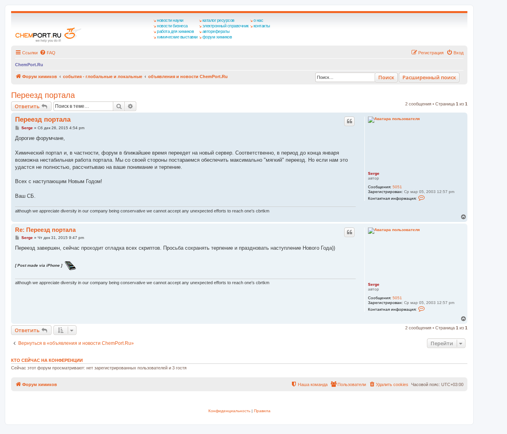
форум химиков (217, 36)
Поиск (386, 77)
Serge (373, 173)
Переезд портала (43, 95)
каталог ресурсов (218, 20)
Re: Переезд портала (45, 229)
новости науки (170, 20)
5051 (397, 187)
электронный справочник (225, 25)
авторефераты (216, 31)
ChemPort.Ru (29, 64)
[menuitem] (47, 52)
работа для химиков (175, 31)
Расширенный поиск (429, 77)
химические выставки (177, 36)
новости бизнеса (172, 25)
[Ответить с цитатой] (349, 121)
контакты (262, 25)
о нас (258, 20)
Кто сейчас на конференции (47, 360)
